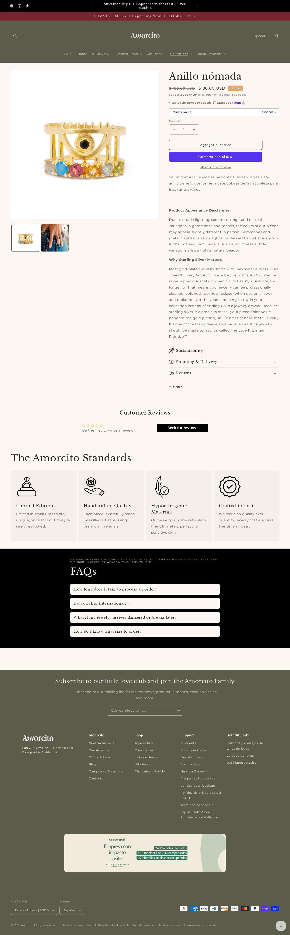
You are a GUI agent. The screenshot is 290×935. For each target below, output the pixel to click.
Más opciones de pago (215, 167)
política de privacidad (197, 786)
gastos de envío (186, 94)
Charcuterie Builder (150, 771)
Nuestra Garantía (193, 771)
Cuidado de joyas (240, 756)
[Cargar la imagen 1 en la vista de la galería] (25, 238)
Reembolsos (190, 764)
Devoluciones (191, 757)
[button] (15, 36)
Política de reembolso (76, 925)
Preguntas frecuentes (197, 778)
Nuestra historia (101, 743)
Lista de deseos (147, 757)
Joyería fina (144, 743)
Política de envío (169, 925)
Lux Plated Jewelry (241, 763)
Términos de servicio (197, 805)
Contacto (96, 778)
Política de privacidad (108, 925)
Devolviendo (99, 750)
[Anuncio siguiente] (197, 6)
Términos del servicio (140, 925)
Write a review (182, 428)
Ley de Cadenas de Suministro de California (200, 814)
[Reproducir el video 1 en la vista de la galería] (55, 238)
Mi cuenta (188, 743)
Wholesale (143, 764)
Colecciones (144, 750)
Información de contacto (200, 925)
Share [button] (177, 387)
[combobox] (224, 112)
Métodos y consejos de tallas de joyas (245, 745)
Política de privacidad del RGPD (200, 795)
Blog (92, 764)
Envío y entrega (193, 750)
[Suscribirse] (178, 711)
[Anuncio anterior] (92, 6)
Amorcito (26, 925)
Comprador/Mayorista (106, 771)
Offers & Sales (100, 757)
